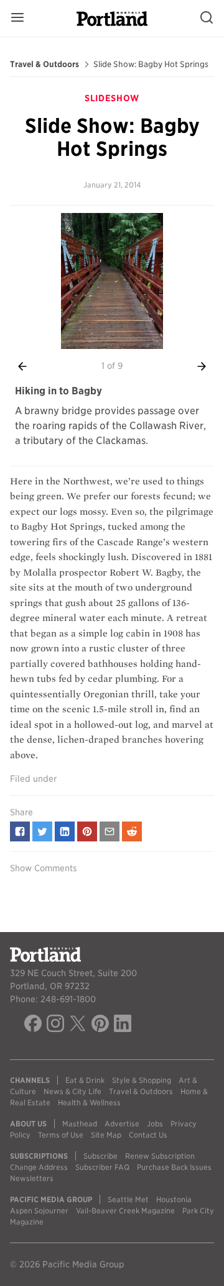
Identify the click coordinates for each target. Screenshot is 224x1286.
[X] (77, 1025)
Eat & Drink (85, 1080)
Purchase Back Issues (174, 1167)
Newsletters (32, 1178)
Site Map (106, 1134)
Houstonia (174, 1199)
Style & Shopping (141, 1080)
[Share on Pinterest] (87, 831)
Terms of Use (60, 1134)
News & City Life (72, 1091)
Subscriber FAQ (102, 1167)
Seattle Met (128, 1199)
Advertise (122, 1123)
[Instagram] (55, 1025)
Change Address (39, 1167)
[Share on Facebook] (20, 831)
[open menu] (17, 18)
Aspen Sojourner (39, 1210)
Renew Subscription (160, 1156)
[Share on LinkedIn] (65, 831)
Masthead (79, 1123)
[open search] (206, 18)
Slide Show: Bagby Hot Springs (150, 64)
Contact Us (148, 1134)
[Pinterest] (100, 1025)
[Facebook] (33, 1025)
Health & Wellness (89, 1102)
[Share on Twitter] (42, 831)
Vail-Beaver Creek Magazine (125, 1210)
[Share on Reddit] (132, 831)
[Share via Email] (109, 831)
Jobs (155, 1123)
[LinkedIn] (122, 1025)
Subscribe (100, 1156)
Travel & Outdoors (44, 64)
